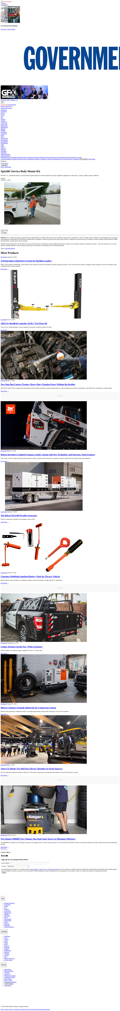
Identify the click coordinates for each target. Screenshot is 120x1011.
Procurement (4, 138)
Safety (2, 145)
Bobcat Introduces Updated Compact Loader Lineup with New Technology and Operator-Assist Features (48, 454)
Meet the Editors (12, 159)
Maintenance (4, 126)
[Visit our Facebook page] (1, 856)
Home (2, 167)
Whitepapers (43, 157)
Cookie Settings (84, 159)
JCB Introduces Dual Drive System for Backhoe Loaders (26, 261)
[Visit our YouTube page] (7, 856)
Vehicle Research (5, 154)
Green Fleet (4, 122)
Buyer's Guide (78, 157)
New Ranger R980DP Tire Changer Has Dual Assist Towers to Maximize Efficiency (38, 839)
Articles (17, 1)
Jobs (62, 157)
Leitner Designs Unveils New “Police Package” (22, 647)
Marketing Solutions (34, 159)
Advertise (19, 159)
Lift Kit (7, 248)
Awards (59, 157)
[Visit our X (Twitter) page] (5, 856)
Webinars (54, 157)
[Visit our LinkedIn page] (3, 856)
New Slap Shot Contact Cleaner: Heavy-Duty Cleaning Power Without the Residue (38, 384)
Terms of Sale (20, 1009)
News (13, 1)
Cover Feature (7, 1)
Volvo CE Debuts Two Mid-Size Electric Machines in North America (31, 769)
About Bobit (91, 159)
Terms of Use (12, 1009)
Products (27, 157)
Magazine (32, 157)
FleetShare (4, 157)
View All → (4, 848)
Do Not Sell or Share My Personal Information (37, 1009)
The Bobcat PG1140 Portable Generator (19, 515)
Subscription (4, 159)
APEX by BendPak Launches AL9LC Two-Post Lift (24, 323)
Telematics (4, 151)
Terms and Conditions (73, 159)
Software (3, 148)
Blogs (15, 157)
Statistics (37, 157)
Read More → (5, 269)
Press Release (55, 159)
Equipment (4, 110)
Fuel (2, 116)
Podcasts (49, 157)
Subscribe (3, 29)
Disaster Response (6, 106)
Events (2, 113)
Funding (3, 119)
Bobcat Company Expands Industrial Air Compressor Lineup (28, 708)
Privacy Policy (63, 159)
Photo (23, 157)
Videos (19, 157)
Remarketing (4, 141)
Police (2, 135)
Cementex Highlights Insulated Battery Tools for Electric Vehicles (30, 576)
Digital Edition (11, 29)
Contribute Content (45, 159)
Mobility (3, 129)
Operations (4, 132)
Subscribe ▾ (4, 5)
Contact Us (25, 159)
